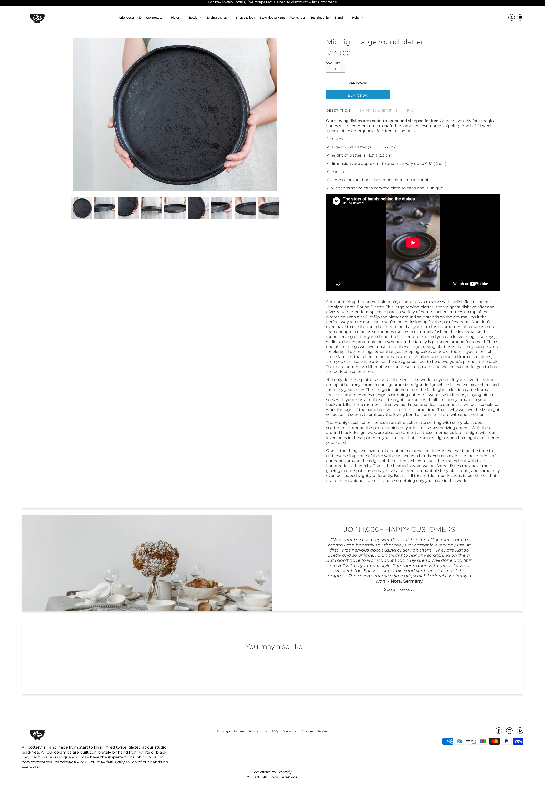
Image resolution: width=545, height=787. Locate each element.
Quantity (333, 62)
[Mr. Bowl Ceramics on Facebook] (499, 732)
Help (356, 17)
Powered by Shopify (272, 772)
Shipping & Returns (378, 110)
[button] (358, 82)
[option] (175, 114)
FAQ (410, 110)
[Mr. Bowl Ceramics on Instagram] (509, 732)
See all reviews (399, 589)
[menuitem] (124, 17)
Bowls (193, 17)
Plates (175, 17)
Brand (339, 17)
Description (338, 110)
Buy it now (358, 95)
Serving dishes (216, 17)
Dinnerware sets (150, 17)
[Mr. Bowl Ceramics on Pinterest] (520, 732)
